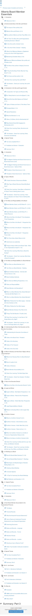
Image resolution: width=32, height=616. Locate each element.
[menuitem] (1, 3)
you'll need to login (22, 609)
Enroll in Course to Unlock (16, 611)
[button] (1, 1)
